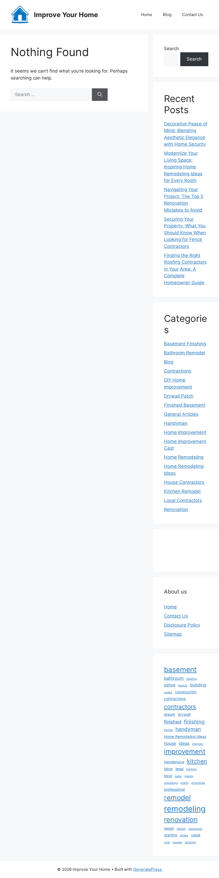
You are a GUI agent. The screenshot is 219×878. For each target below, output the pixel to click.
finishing (194, 721)
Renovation (176, 509)
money (189, 776)
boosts (182, 685)
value (195, 835)
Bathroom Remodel (184, 352)
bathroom (174, 678)
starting (170, 835)
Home (146, 14)
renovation (181, 820)
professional (174, 789)
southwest (195, 828)
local (168, 776)
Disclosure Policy (182, 625)
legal (179, 769)
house (170, 743)
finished (172, 722)
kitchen (197, 761)
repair (169, 828)
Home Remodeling (184, 457)
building (198, 684)
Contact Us (192, 14)
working (190, 842)
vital (167, 842)
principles (198, 783)
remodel (177, 797)
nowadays (171, 783)
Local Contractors (183, 500)
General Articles (181, 414)
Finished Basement (184, 405)
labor (168, 769)
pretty (185, 783)
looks (178, 776)
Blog (167, 14)
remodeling (185, 808)
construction (186, 692)
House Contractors (184, 482)
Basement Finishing (185, 343)
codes (168, 692)
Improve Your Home (66, 15)
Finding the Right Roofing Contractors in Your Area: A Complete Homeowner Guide (185, 269)
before (169, 685)
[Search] (100, 94)
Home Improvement (185, 432)
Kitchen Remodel (182, 491)
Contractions (177, 371)
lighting (191, 769)
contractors (180, 706)
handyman (188, 729)
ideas (184, 743)
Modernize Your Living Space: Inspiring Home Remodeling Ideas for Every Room (183, 167)
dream (169, 714)
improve (197, 744)
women (177, 842)
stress (184, 835)
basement (180, 669)
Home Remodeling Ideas (185, 736)
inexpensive (174, 762)
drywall (184, 714)
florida (168, 730)
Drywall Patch (178, 396)
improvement (184, 752)
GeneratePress (147, 869)
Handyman (175, 423)
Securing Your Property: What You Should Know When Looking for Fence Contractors (185, 232)
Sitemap (173, 634)
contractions (175, 699)
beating (191, 679)
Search (171, 48)
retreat (181, 828)
